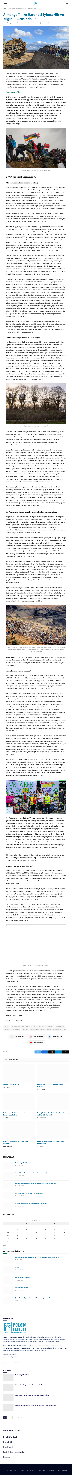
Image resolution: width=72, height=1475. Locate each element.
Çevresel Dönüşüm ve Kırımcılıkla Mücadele (15, 1142)
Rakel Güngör (8, 23)
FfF (23, 1026)
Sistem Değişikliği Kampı (37, 593)
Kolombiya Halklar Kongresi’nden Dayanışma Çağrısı (15, 1114)
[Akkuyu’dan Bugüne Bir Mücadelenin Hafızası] (53, 1073)
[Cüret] (8, 1269)
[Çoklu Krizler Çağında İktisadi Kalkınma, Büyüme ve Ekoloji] (8, 1300)
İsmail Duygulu (41, 1089)
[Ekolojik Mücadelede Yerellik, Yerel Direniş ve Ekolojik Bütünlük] (53, 1102)
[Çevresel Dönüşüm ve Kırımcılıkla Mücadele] (19, 1130)
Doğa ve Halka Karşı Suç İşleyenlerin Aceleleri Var (50, 1142)
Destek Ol (7, 1442)
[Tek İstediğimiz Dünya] (8, 1280)
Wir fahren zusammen (14, 818)
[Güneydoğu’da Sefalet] (19, 1073)
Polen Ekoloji (6, 1118)
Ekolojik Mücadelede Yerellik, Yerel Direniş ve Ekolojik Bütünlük (53, 1114)
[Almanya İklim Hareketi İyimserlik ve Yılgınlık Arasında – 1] (36, 47)
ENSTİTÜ (22, 1470)
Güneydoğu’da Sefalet (11, 1084)
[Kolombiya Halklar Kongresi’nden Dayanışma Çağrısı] (19, 1102)
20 (36, 1235)
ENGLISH (64, 1470)
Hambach (42, 1026)
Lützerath (25, 1029)
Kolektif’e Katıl (10, 1437)
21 (45, 1235)
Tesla (64, 1029)
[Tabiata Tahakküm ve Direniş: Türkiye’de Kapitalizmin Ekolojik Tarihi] (8, 1259)
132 (18, 1417)
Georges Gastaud (7, 1146)
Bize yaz (6, 1457)
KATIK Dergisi (6, 1087)
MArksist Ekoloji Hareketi (37, 1029)
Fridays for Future (31, 1026)
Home (4, 8)
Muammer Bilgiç (41, 1118)
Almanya (6, 1026)
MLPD (49, 1029)
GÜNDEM (51, 1470)
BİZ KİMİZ (9, 1470)
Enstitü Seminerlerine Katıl (14, 1452)
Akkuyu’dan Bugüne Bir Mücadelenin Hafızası (51, 1086)
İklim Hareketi (60, 1026)
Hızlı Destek (8, 1447)
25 (17, 1239)
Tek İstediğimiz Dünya (22, 1277)
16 (64, 1232)
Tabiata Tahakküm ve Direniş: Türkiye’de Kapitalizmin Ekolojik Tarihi (37, 1257)
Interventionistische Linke (12, 1029)
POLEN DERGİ (42, 1470)
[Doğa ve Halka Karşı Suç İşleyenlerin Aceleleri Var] (53, 1130)
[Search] (67, 3)
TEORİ (58, 1470)
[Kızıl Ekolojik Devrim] (8, 1290)
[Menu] (5, 3)
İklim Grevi (50, 1026)
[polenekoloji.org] (36, 3)
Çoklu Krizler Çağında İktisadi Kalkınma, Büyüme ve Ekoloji (34, 1298)
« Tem (5, 1245)
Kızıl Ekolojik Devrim (21, 1288)
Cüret (17, 1267)
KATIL (16, 1470)
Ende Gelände (16, 1026)
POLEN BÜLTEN (31, 1470)
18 (17, 1235)
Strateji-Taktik (57, 1029)
